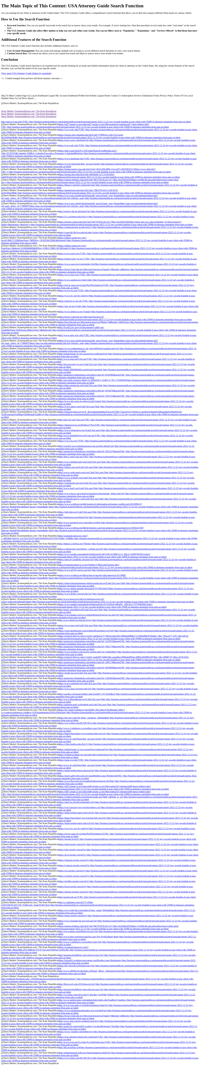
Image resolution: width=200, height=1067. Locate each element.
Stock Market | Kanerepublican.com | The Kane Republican (28, 111)
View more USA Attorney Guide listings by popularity (26, 73)
